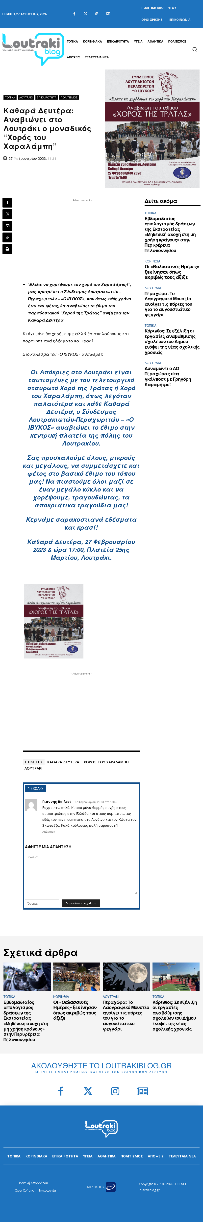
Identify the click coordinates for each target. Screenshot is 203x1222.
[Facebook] (74, 14)
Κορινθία (152, 261)
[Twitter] (85, 14)
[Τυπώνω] (7, 249)
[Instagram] (96, 14)
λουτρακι (33, 768)
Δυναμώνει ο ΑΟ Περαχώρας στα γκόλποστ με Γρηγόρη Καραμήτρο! (168, 376)
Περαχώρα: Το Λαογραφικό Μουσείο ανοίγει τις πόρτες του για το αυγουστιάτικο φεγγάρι (168, 304)
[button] (195, 49)
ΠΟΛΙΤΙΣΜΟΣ (69, 97)
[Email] (7, 226)
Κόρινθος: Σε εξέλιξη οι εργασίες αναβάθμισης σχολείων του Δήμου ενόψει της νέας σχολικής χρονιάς (172, 341)
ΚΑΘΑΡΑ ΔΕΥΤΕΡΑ (63, 761)
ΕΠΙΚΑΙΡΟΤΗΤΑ (46, 97)
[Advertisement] (81, 237)
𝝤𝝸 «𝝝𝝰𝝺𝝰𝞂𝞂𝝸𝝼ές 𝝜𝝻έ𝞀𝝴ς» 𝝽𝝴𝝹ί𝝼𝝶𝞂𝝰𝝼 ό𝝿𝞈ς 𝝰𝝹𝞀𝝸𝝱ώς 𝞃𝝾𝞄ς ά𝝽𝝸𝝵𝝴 (172, 271)
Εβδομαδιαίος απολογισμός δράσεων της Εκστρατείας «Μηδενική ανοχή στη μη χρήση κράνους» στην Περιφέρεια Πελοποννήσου (170, 234)
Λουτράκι (26, 97)
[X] (7, 214)
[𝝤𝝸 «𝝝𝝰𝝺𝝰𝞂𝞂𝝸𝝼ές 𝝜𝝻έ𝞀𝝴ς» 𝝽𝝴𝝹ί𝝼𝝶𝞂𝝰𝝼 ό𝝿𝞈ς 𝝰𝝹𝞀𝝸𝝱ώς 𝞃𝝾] (77, 977)
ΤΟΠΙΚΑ (10, 97)
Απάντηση (48, 831)
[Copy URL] (7, 237)
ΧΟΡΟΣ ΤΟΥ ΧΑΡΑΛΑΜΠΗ (106, 761)
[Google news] (107, 14)
